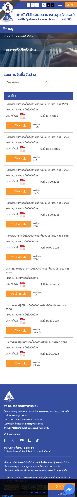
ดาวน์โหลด (16, 125)
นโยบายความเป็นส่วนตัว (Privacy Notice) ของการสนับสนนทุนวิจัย (36, 470)
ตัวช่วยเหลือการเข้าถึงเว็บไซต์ (18, 451)
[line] (29, 440)
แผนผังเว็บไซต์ (44, 451)
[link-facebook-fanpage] (5, 440)
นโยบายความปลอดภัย (49, 466)
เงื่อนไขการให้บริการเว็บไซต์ (17, 462)
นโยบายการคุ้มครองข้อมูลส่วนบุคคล (21, 466)
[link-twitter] (13, 440)
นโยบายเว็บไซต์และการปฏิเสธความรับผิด (49, 462)
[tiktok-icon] (37, 440)
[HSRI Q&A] (69, 490)
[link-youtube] (22, 440)
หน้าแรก (7, 36)
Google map (13, 434)
